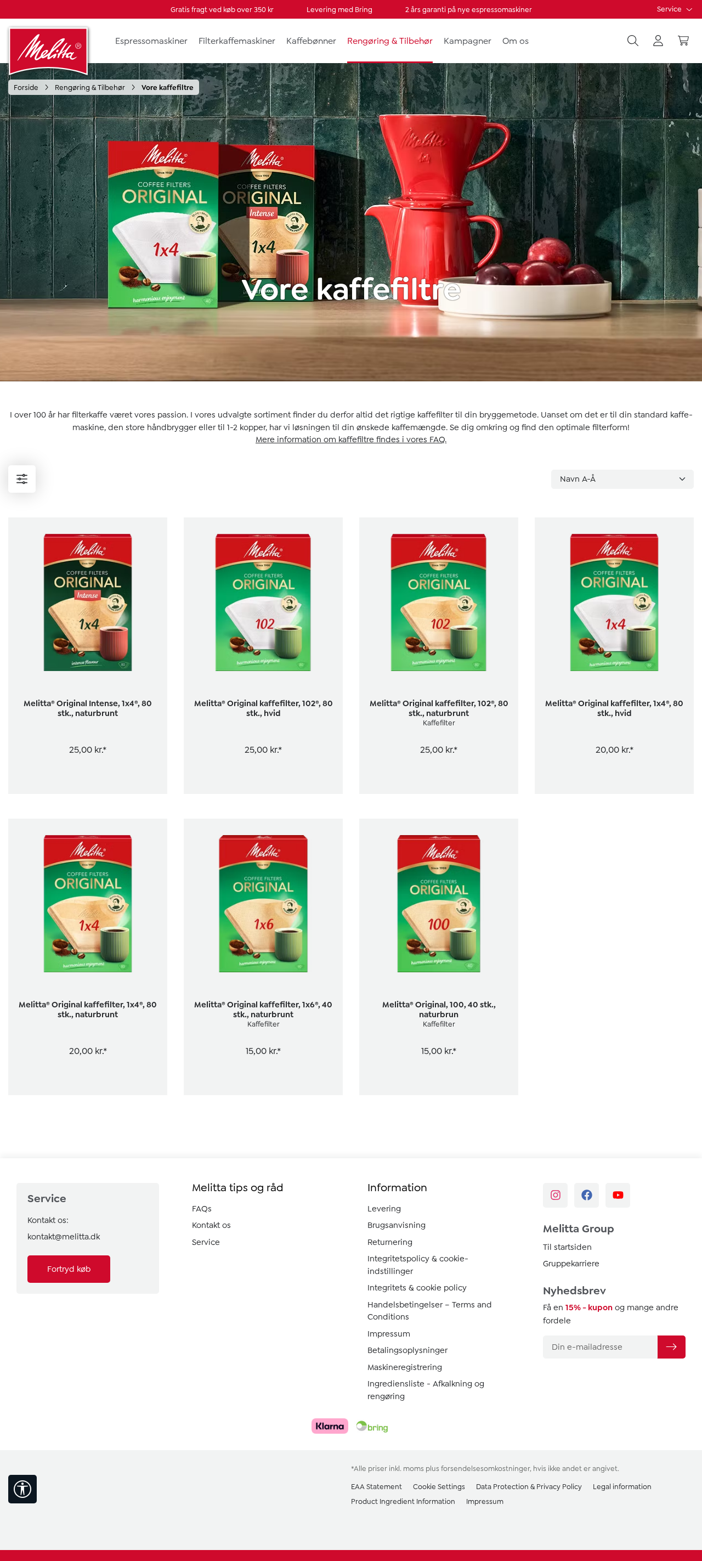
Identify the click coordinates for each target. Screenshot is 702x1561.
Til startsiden (567, 1247)
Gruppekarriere (571, 1263)
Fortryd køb (68, 1269)
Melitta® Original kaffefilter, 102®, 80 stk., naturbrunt (439, 708)
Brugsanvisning (396, 1225)
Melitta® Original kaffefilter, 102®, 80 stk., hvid (263, 708)
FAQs (202, 1208)
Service (670, 9)
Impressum (388, 1333)
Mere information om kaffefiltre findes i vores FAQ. (351, 439)
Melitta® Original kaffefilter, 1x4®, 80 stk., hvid (614, 708)
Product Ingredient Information (403, 1501)
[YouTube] (618, 1195)
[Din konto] (658, 41)
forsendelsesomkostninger (485, 1468)
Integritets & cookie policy (417, 1287)
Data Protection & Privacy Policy (529, 1486)
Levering (384, 1208)
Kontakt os (211, 1225)
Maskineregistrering (404, 1367)
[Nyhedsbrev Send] (671, 1347)
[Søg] (632, 41)
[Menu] (22, 479)
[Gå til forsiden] (49, 51)
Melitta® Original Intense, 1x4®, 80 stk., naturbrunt (88, 708)
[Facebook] (586, 1195)
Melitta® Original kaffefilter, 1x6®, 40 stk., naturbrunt (263, 1009)
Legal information (622, 1486)
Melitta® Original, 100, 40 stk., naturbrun (439, 1009)
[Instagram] (555, 1195)
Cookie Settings (439, 1486)
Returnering (389, 1242)
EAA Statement (376, 1486)
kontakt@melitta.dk (63, 1236)
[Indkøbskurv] (683, 41)
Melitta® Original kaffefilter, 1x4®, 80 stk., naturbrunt (88, 1009)
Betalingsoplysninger (407, 1350)
